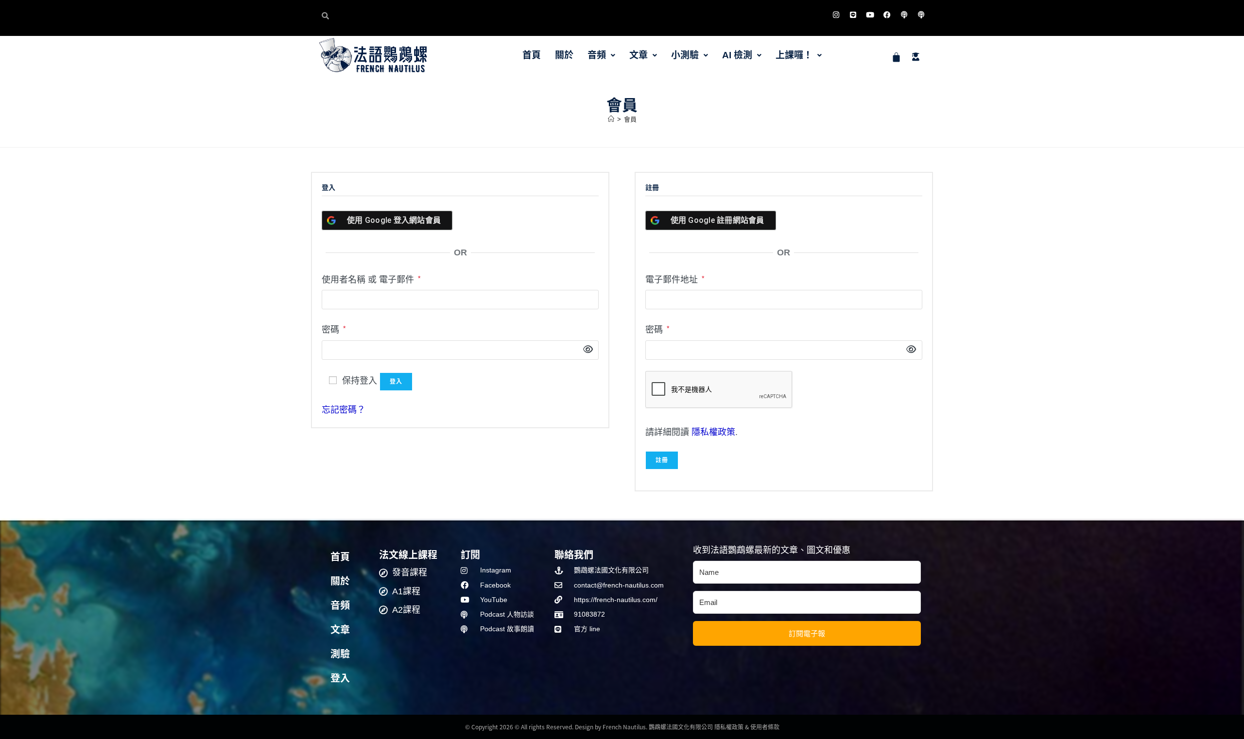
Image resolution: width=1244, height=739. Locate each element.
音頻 (596, 55)
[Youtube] (870, 14)
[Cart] (896, 57)
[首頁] (611, 119)
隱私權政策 (713, 432)
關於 (564, 55)
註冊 (662, 460)
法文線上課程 (408, 554)
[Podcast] (904, 14)
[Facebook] (887, 14)
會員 (630, 119)
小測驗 (685, 55)
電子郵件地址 (674, 278)
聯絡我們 (573, 554)
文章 (638, 55)
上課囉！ (794, 55)
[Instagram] (836, 14)
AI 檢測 (737, 55)
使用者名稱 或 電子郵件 (371, 278)
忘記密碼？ (343, 410)
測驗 (340, 654)
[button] (601, 55)
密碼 (334, 328)
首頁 (531, 55)
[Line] (853, 14)
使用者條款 (764, 726)
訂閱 (470, 554)
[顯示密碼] (585, 349)
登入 (396, 381)
